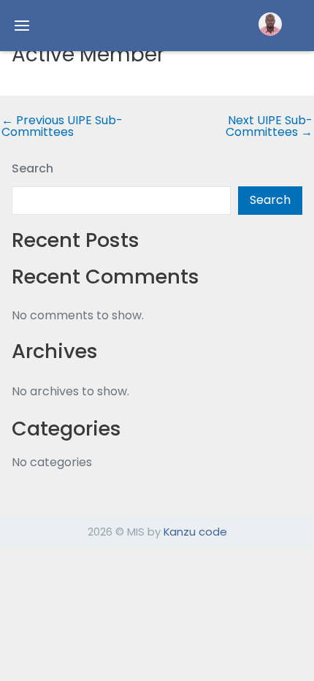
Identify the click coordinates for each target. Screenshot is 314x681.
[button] (270, 24)
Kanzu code (195, 531)
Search (32, 168)
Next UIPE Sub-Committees (269, 126)
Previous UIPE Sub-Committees (62, 126)
